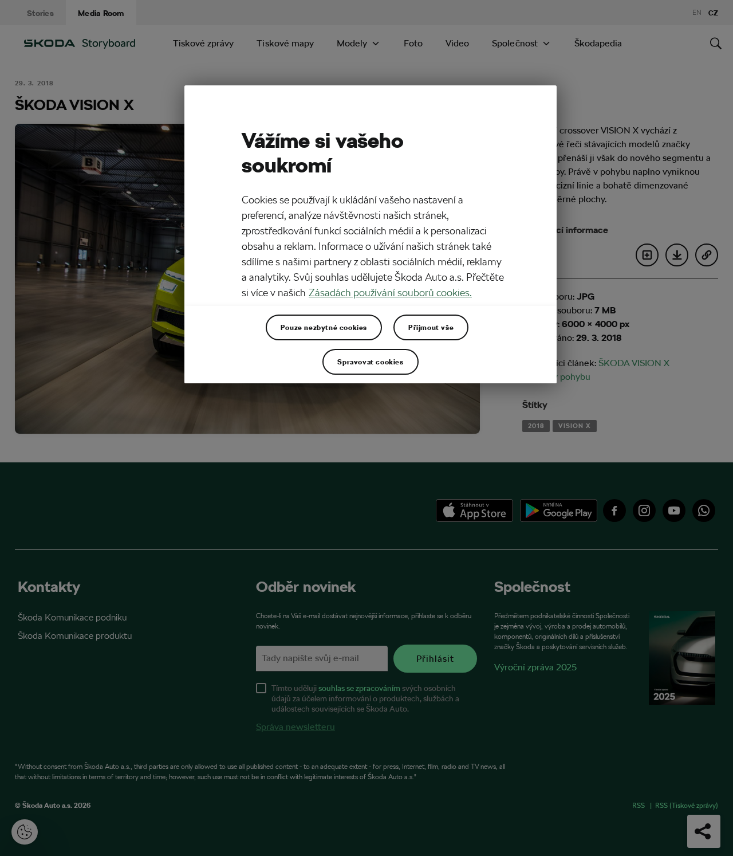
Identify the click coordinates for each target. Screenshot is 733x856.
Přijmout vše (431, 327)
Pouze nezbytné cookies (324, 327)
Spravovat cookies (370, 361)
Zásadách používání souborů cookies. (390, 292)
